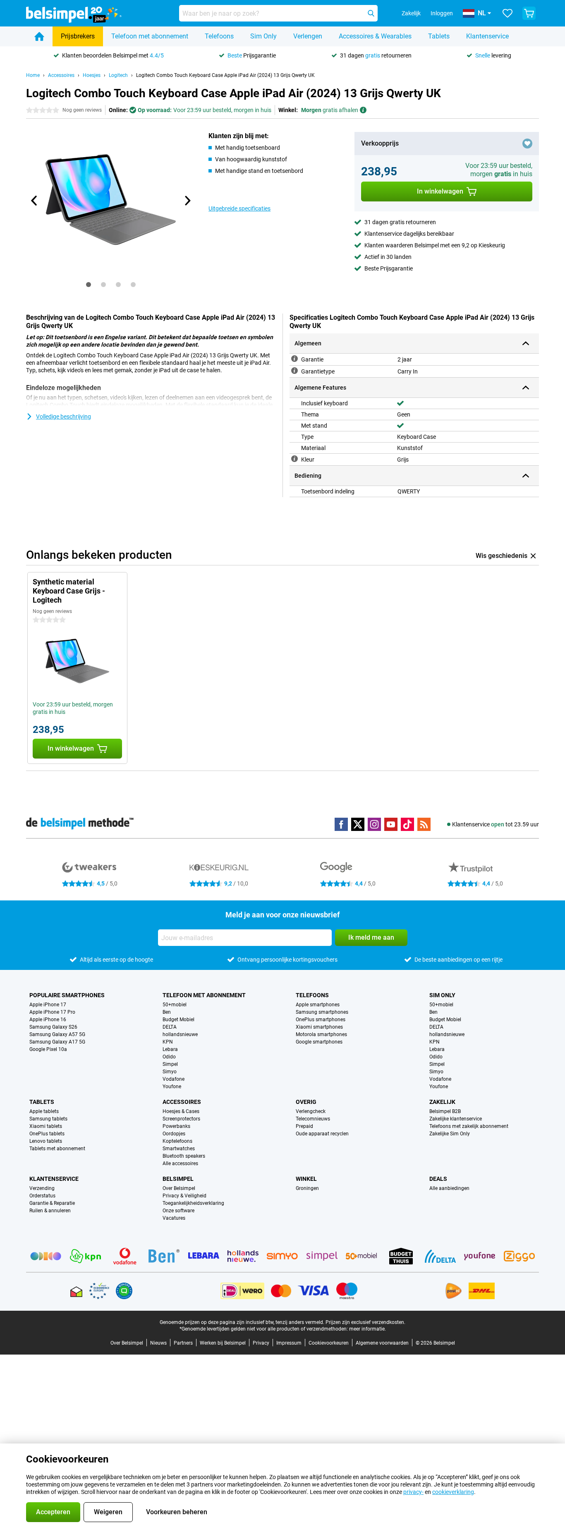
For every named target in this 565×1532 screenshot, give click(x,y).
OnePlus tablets (47, 1134)
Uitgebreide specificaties (239, 208)
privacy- (413, 1492)
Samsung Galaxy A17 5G (57, 1042)
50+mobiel (175, 1005)
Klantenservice (487, 36)
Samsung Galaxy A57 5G (57, 1034)
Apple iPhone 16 (47, 1019)
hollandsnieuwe (180, 1034)
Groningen (307, 1188)
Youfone (172, 1086)
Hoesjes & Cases (181, 1111)
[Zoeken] (371, 13)
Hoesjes (92, 75)
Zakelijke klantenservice (455, 1119)
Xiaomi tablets (45, 1126)
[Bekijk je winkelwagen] (529, 13)
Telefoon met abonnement (149, 36)
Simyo (170, 1072)
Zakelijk (442, 1102)
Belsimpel (178, 1178)
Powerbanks (176, 1126)
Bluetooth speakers (184, 1156)
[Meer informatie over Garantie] (294, 358)
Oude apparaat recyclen (322, 1134)
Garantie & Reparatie (52, 1203)
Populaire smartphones (67, 995)
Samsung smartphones (322, 1012)
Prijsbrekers (78, 36)
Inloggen (442, 13)
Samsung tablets (48, 1119)
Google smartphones (319, 1042)
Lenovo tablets (45, 1141)
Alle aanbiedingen (449, 1188)
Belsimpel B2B (445, 1111)
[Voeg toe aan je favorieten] (527, 143)
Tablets (439, 36)
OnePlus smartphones (320, 1019)
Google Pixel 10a (48, 1049)
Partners (183, 1343)
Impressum (289, 1343)
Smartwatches (179, 1148)
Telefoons (219, 36)
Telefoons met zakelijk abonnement (468, 1126)
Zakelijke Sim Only (449, 1134)
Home (33, 75)
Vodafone (173, 1079)
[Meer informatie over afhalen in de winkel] (363, 110)
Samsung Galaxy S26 (53, 1027)
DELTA (170, 1027)
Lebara (170, 1049)
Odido (169, 1057)
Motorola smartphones (321, 1034)
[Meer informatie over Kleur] (294, 458)
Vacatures (174, 1218)
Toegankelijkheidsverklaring (193, 1203)
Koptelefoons (177, 1141)
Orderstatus (42, 1196)
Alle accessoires (180, 1163)
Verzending (42, 1188)
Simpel (170, 1064)
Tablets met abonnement (57, 1148)
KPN (168, 1042)
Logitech (118, 75)
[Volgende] (187, 200)
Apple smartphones (318, 1005)
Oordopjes (174, 1134)
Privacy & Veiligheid (184, 1196)
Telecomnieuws (313, 1119)
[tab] (88, 284)
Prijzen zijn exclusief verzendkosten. (365, 1322)
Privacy (261, 1343)
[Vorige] (34, 200)
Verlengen (307, 36)
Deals (438, 1178)
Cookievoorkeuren (329, 1343)
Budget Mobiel (178, 1019)
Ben (167, 1012)
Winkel (306, 1178)
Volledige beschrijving (63, 416)
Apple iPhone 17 (47, 1005)
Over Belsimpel (179, 1188)
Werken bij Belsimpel (223, 1343)
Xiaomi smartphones (319, 1027)
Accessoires (61, 75)
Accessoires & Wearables (375, 36)
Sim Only (263, 36)
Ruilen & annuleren (50, 1211)
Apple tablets (44, 1111)
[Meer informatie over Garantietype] (294, 370)
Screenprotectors (181, 1119)
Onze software (178, 1211)
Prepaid (304, 1126)
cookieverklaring (453, 1492)
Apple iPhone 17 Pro (52, 1012)
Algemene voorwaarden (382, 1343)
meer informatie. (367, 1329)
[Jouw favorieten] (507, 13)
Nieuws (158, 1343)
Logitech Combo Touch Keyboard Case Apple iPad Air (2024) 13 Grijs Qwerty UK (225, 75)
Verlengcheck (311, 1111)
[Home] (39, 36)
